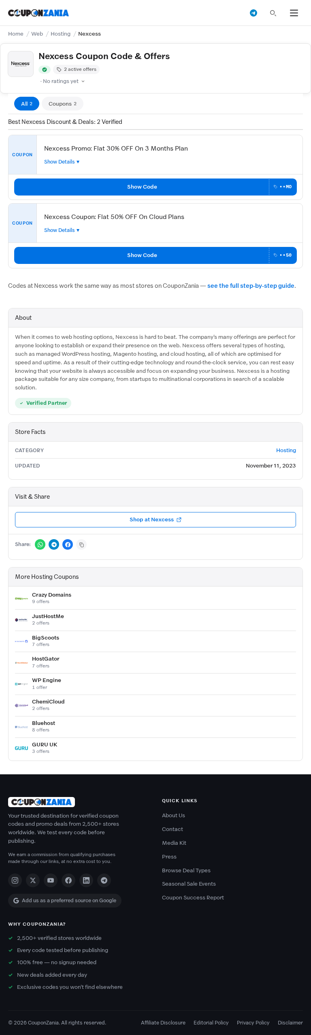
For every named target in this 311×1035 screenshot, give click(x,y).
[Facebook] (68, 880)
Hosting (60, 34)
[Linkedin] (86, 880)
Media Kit (174, 843)
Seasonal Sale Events (189, 884)
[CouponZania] (78, 802)
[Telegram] (104, 880)
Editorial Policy (211, 1023)
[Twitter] (33, 880)
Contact (172, 829)
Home (15, 34)
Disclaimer (290, 1023)
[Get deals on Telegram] (253, 13)
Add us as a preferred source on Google (69, 900)
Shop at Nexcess (152, 519)
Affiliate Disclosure (163, 1023)
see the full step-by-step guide (250, 286)
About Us (173, 815)
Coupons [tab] (63, 104)
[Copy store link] (81, 544)
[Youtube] (51, 880)
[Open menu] (294, 13)
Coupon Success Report (193, 898)
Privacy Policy (253, 1023)
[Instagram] (15, 880)
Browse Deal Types (186, 870)
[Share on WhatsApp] (40, 544)
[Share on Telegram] (54, 544)
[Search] (273, 13)
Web (37, 34)
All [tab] (26, 104)
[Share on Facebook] (67, 544)
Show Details (59, 162)
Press (169, 857)
